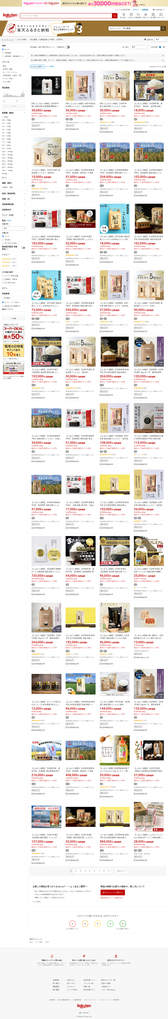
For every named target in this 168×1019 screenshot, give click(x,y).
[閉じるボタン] (163, 55)
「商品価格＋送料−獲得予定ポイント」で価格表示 (46, 47)
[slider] (2, 97)
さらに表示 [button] (7, 82)
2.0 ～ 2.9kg (6, 126)
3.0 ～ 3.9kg (6, 130)
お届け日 (5, 233)
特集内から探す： (116, 28)
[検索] (114, 15)
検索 (14, 106)
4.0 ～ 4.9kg (6, 133)
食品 (31, 942)
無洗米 (5, 187)
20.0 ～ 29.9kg (7, 155)
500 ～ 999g (6, 120)
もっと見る (37, 902)
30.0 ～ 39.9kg (7, 158)
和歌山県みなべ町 (142, 657)
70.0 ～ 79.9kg (7, 170)
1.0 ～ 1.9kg (6, 123)
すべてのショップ (7, 39)
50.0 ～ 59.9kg (7, 164)
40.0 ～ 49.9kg (7, 161)
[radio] (3, 49)
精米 (11, 187)
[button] (159, 10)
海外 (9, 221)
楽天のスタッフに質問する (113, 892)
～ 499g (5, 117)
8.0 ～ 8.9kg (6, 145)
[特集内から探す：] (163, 28)
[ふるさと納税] (50, 28)
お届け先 (5, 224)
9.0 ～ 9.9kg (6, 148)
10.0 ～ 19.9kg (7, 152)
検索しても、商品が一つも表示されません (50, 897)
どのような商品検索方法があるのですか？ (50, 894)
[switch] (23, 248)
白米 (47, 942)
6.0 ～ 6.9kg (6, 139)
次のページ (121, 871)
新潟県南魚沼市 (39, 129)
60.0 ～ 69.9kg (7, 167)
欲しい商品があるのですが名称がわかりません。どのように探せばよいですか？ (63, 891)
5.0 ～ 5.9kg (6, 136)
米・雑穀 (39, 942)
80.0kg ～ (5, 174)
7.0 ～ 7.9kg (6, 142)
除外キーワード (7, 309)
